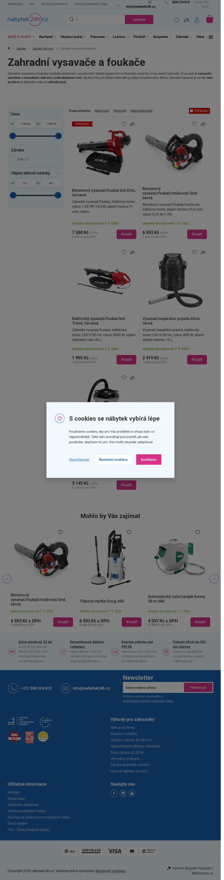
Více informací (79, 459)
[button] (42, 618)
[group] (42, 579)
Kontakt (14, 792)
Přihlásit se (198, 687)
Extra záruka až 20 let (35, 642)
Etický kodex (17, 823)
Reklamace (15, 4)
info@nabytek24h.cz (91, 688)
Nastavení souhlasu (113, 459)
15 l (25, 183)
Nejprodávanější (141, 110)
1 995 (23, 123)
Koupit (126, 234)
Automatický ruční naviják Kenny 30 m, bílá (176, 598)
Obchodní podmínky (54, 4)
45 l (51, 183)
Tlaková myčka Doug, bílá (101, 601)
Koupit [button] (63, 622)
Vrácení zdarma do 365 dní (131, 740)
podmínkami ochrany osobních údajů (148, 701)
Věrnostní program (124, 759)
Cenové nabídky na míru (129, 771)
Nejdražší (120, 110)
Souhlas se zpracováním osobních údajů (39, 817)
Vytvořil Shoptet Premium (191, 868)
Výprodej (201, 110)
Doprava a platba (123, 734)
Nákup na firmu (122, 727)
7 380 (49, 123)
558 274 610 (35, 688)
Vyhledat (139, 20)
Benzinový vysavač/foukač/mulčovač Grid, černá (38, 599)
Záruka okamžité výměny (129, 765)
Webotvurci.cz (202, 873)
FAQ (32, 4)
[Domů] (8, 48)
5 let (22, 159)
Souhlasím (148, 459)
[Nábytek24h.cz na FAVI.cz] (14, 739)
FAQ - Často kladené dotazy (29, 830)
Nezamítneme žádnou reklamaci (87, 644)
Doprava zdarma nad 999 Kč (137, 644)
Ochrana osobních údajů (91, 4)
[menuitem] (20, 37)
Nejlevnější (102, 110)
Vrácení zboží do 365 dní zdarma (189, 644)
